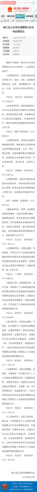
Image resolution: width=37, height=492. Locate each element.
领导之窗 (10, 16)
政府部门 (33, 21)
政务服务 (29, 16)
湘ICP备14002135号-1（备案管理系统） (22, 489)
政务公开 (20, 16)
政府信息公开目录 (22, 21)
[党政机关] (4, 486)
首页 (3, 16)
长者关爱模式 (9, 3)
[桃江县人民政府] (18, 9)
